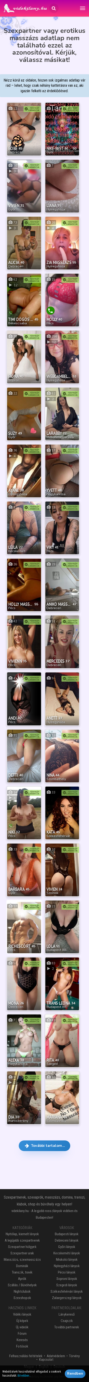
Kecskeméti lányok (66, 1253)
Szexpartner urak (22, 1253)
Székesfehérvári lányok (67, 1291)
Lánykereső (67, 1314)
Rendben (75, 1373)
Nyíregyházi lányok (67, 1266)
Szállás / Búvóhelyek (22, 1285)
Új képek (22, 1321)
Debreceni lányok (67, 1240)
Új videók (22, 1327)
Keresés (22, 1340)
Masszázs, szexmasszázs (22, 1259)
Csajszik (67, 1321)
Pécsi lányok (66, 1272)
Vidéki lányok (22, 1314)
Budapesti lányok (67, 1234)
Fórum (22, 1333)
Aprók (22, 1279)
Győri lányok (66, 1247)
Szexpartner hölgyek (22, 1247)
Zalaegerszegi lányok (67, 1298)
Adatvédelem (56, 1356)
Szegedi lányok (66, 1285)
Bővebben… (24, 1375)
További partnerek (66, 1327)
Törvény (74, 1356)
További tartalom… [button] (47, 1145)
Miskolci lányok (67, 1259)
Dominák (22, 1266)
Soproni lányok (66, 1279)
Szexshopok (22, 1298)
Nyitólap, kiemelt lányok (22, 1234)
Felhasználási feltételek (25, 1356)
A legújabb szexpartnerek (22, 1240)
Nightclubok (22, 1291)
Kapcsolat (46, 1359)
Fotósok (22, 1346)
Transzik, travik (22, 1272)
